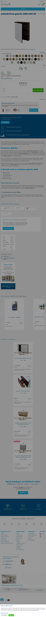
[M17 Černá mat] (21, 62)
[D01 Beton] (7, 56)
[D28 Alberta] (16, 59)
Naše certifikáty (30, 536)
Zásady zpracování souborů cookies (7, 543)
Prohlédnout (22, 492)
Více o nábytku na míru (8, 228)
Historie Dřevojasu (31, 533)
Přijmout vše (11, 615)
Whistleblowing (19, 548)
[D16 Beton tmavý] (26, 56)
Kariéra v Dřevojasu (31, 539)
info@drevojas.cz (8, 564)
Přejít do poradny (33, 109)
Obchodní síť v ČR (19, 535)
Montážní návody (19, 536)
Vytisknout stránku (42, 13)
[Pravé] (25, 68)
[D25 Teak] (7, 59)
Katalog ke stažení (19, 544)
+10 (26, 452)
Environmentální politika (20, 549)
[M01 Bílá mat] (15, 62)
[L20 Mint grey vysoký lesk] (12, 62)
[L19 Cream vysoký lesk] (42, 59)
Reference (29, 538)
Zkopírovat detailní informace (6, 78)
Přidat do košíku (39, 90)
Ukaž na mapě (39, 590)
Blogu (6, 194)
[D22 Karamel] (38, 56)
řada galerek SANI (15, 141)
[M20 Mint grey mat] (31, 62)
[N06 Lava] (26, 59)
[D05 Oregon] (13, 56)
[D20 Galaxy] (32, 56)
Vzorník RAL (18, 546)
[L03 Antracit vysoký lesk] (29, 59)
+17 (26, 354)
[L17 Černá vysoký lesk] (35, 59)
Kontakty (2, 533)
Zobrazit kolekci (5, 122)
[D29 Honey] (20, 59)
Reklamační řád (3, 538)
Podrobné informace (35, 610)
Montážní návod (6, 256)
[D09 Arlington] (20, 56)
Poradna (17, 533)
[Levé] (21, 68)
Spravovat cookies (4, 612)
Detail (21, 323)
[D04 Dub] (10, 56)
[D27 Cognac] (13, 59)
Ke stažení (18, 541)
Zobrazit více (32, 49)
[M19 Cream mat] (27, 62)
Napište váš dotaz (8, 567)
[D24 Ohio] (4, 59)
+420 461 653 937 (5, 1)
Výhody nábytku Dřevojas (32, 535)
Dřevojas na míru (19, 538)
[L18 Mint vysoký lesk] (38, 59)
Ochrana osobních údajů (5, 541)
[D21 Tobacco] (35, 56)
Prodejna (17, 539)
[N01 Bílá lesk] (4, 56)
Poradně (3, 194)
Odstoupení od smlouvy (5, 536)
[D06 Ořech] (16, 56)
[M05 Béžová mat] (18, 62)
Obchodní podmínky (4, 535)
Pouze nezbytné (4, 615)
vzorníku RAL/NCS (16, 160)
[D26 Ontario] (10, 59)
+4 (26, 419)
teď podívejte (20, 487)
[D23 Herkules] (42, 56)
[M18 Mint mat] (24, 62)
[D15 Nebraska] (23, 56)
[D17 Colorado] (29, 56)
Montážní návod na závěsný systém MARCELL (9, 258)
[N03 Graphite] (23, 59)
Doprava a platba (4, 539)
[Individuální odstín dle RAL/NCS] (34, 62)
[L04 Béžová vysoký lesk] (32, 59)
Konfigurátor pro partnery (20, 543)
